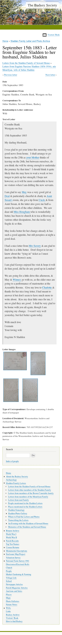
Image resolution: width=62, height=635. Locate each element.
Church (9, 567)
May (24, 192)
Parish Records (12, 540)
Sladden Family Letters (16, 483)
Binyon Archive (12, 530)
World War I (11, 534)
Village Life (11, 577)
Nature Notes (11, 604)
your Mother (32, 157)
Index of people (12, 461)
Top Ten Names (12, 544)
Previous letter (10, 74)
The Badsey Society (42, 5)
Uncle (42, 200)
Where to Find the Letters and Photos (24, 516)
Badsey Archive (13, 614)
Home (5, 41)
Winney (17, 279)
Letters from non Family (18, 500)
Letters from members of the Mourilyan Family (28, 496)
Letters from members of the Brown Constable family (31, 493)
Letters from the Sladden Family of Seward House (26, 63)
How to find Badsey (14, 621)
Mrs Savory (35, 245)
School (9, 581)
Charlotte (47, 287)
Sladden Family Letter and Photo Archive (30, 41)
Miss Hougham (22, 211)
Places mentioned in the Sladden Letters (25, 506)
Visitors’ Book (12, 618)
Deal (7, 196)
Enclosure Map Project (15, 554)
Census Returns (12, 547)
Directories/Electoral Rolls (17, 564)
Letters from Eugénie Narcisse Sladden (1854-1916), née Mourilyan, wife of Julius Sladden (29, 68)
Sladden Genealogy (16, 510)
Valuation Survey (13, 557)
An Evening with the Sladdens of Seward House (28, 523)
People (9, 571)
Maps (8, 597)
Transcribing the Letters (18, 520)
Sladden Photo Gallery (17, 513)
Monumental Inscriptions (16, 550)
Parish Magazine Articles (17, 587)
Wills (8, 608)
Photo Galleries (12, 601)
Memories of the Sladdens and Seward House (27, 527)
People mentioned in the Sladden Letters (25, 503)
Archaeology (11, 479)
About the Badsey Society (17, 476)
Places (9, 594)
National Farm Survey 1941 (17, 560)
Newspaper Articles (14, 584)
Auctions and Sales (14, 591)
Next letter (50, 74)
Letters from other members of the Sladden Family (29, 490)
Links (8, 611)
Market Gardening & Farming (18, 574)
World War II (11, 537)
